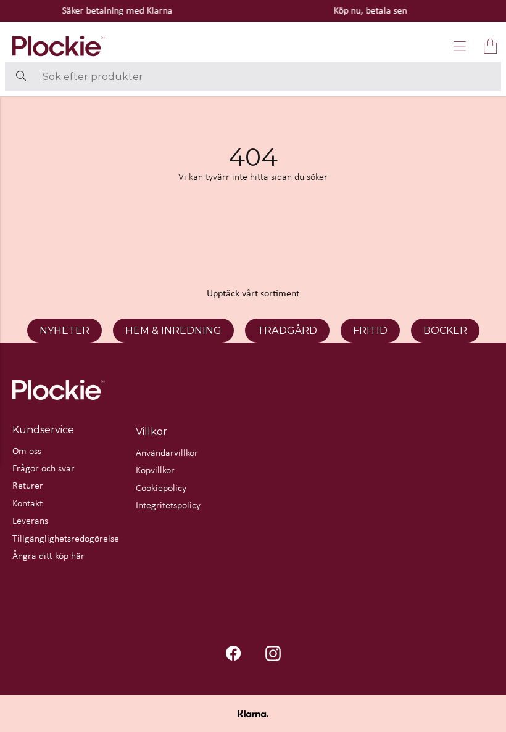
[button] (459, 46)
